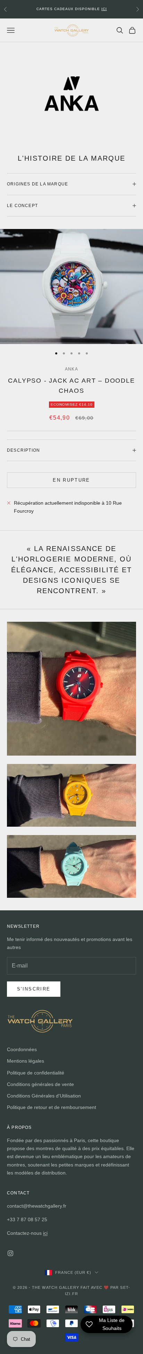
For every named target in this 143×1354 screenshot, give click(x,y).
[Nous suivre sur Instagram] (10, 1253)
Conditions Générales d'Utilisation (44, 1096)
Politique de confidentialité (35, 1073)
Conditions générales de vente (40, 1084)
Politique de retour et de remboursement (51, 1107)
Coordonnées (22, 1049)
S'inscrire (33, 989)
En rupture (71, 480)
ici (45, 1233)
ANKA (71, 369)
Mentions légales (25, 1061)
